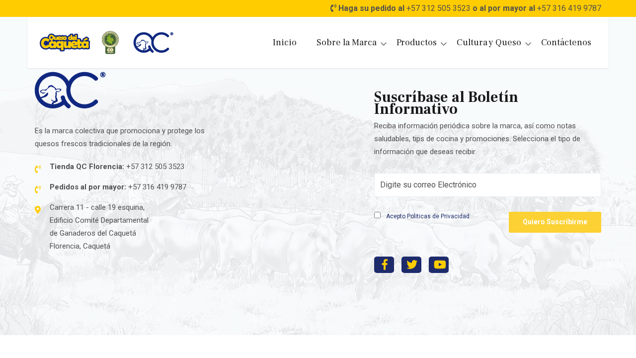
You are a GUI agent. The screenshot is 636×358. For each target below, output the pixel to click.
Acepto (427, 216)
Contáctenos (566, 42)
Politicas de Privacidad (438, 216)
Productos (417, 42)
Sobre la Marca (347, 42)
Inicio (285, 42)
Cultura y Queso (489, 42)
